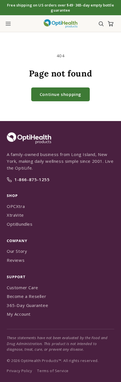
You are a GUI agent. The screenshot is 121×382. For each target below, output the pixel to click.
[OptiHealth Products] (29, 147)
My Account (19, 314)
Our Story (17, 251)
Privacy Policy (19, 370)
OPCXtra (16, 206)
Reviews (15, 260)
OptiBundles (20, 224)
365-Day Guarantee (27, 305)
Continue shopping (60, 94)
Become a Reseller (26, 296)
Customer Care (22, 287)
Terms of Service (53, 370)
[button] (8, 23)
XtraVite (15, 215)
